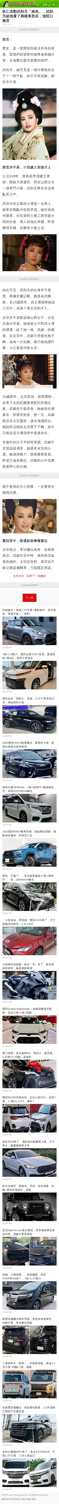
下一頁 (29, 597)
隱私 (29, 1499)
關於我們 (6, 1499)
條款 (24, 1499)
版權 (33, 1499)
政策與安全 (16, 1499)
